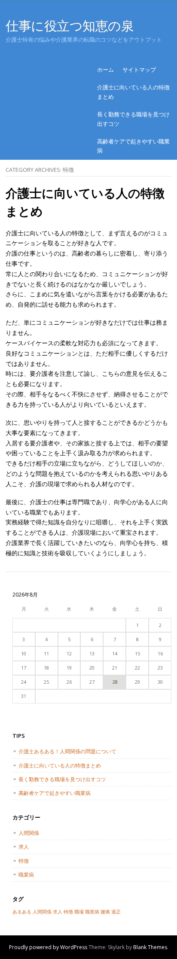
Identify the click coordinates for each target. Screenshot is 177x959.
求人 (23, 846)
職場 (79, 912)
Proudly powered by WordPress (48, 947)
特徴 (23, 861)
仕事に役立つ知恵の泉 (70, 25)
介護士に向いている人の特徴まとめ (133, 91)
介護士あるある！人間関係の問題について (67, 751)
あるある (21, 912)
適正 (116, 912)
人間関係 (28, 833)
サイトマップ (139, 69)
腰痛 (105, 912)
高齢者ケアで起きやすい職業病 (133, 145)
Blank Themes (150, 947)
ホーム (105, 69)
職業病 (26, 874)
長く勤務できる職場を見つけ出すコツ (133, 118)
